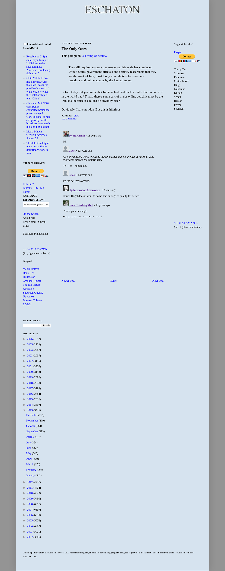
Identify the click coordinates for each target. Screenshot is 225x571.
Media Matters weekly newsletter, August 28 (36, 135)
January (31, 475)
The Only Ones (74, 48)
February (31, 469)
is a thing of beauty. (94, 55)
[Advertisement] (112, 28)
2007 (30, 509)
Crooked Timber (32, 280)
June (29, 447)
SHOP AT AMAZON (35, 249)
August (30, 436)
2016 (30, 393)
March (30, 464)
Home (113, 280)
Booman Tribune (32, 300)
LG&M (27, 304)
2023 (30, 355)
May (29, 453)
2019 (30, 377)
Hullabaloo (29, 276)
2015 (30, 399)
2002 (30, 537)
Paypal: (178, 52)
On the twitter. (31, 213)
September (32, 431)
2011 (30, 487)
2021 (30, 366)
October (31, 425)
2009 (30, 498)
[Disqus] (112, 173)
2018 (30, 382)
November (32, 420)
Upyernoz (28, 296)
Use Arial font (34, 44)
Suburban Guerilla (33, 292)
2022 (30, 360)
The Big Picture (31, 284)
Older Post (157, 280)
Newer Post (68, 280)
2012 (30, 482)
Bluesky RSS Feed (33, 187)
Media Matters (31, 268)
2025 (30, 344)
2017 (30, 388)
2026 (30, 339)
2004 (30, 525)
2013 (30, 410)
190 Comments (69, 118)
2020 (30, 371)
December (32, 415)
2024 (30, 349)
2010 (30, 493)
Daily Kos (28, 272)
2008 (30, 504)
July (28, 442)
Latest (26, 191)
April (29, 458)
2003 (30, 531)
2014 (30, 404)
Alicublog (28, 288)
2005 (30, 520)
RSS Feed (28, 183)
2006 (30, 515)
